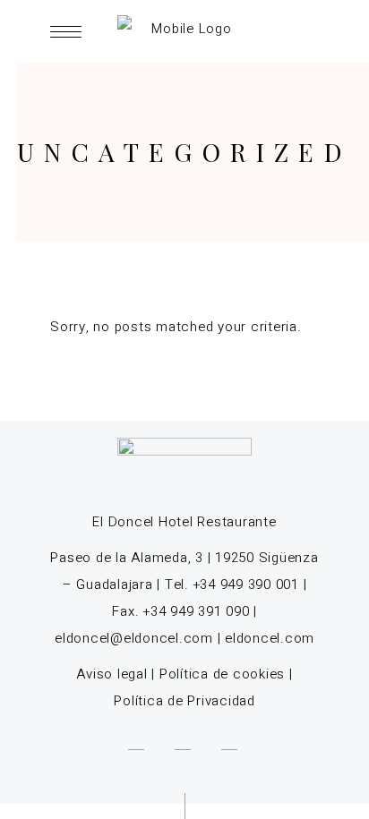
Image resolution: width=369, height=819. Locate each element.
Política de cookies (222, 674)
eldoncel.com (269, 638)
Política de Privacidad (184, 701)
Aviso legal (111, 674)
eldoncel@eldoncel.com (134, 638)
